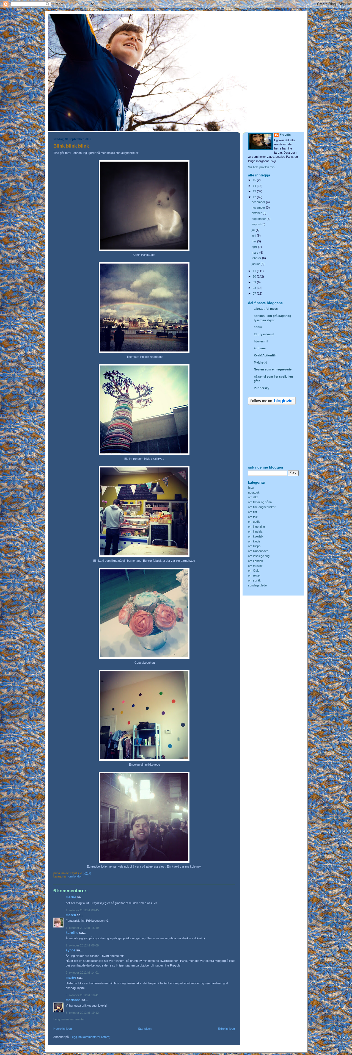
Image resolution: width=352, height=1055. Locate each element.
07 (255, 293)
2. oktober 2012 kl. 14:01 (82, 972)
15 (255, 180)
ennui (258, 327)
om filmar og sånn (260, 502)
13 (255, 191)
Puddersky (261, 388)
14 (255, 185)
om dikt (253, 497)
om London (75, 876)
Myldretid (260, 362)
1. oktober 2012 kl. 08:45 (82, 910)
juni (254, 235)
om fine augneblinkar (262, 507)
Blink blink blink (71, 146)
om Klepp (254, 546)
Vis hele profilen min (261, 167)
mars (255, 252)
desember (259, 202)
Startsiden (145, 1028)
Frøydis (285, 134)
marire (71, 897)
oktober (257, 213)
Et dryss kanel (264, 334)
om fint (252, 512)
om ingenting (256, 526)
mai (254, 241)
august (257, 224)
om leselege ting (259, 556)
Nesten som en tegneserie (273, 369)
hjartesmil (261, 341)
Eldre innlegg (226, 1028)
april (255, 246)
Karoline (72, 933)
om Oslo (253, 570)
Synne (70, 950)
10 (255, 276)
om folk (253, 517)
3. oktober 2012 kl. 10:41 (82, 995)
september (259, 218)
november (259, 207)
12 (255, 197)
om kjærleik (255, 536)
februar (257, 258)
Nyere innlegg (62, 1028)
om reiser (254, 575)
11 (255, 271)
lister (251, 487)
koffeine (260, 348)
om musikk (255, 565)
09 (255, 282)
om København (258, 551)
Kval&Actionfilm (265, 355)
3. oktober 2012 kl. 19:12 (82, 1012)
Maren (71, 915)
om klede (254, 541)
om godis (254, 521)
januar (256, 263)
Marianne (73, 1000)
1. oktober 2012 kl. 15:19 (82, 927)
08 (255, 287)
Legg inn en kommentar (69, 1019)
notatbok (254, 492)
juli (254, 230)
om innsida (255, 531)
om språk (254, 580)
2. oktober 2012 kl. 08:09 (82, 945)
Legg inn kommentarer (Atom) (90, 1037)
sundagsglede (257, 585)
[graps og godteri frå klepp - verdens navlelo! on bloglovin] (272, 403)
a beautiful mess (266, 308)
